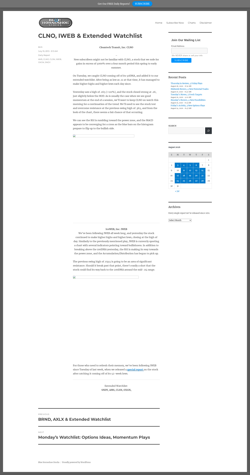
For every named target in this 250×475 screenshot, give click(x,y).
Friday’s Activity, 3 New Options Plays (188, 105)
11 (184, 170)
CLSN (52, 59)
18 (184, 175)
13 (196, 170)
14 (202, 170)
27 (196, 181)
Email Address (177, 46)
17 (178, 175)
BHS (40, 47)
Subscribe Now (175, 22)
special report (135, 369)
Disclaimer (206, 22)
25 (184, 181)
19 (190, 175)
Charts (192, 22)
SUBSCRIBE (142, 3)
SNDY (47, 62)
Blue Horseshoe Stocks (48, 462)
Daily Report (44, 55)
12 (190, 170)
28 (202, 181)
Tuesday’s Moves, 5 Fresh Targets (186, 94)
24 (178, 181)
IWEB (58, 59)
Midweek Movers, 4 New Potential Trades (190, 89)
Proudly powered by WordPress (76, 462)
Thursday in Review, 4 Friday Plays (186, 83)
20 (196, 175)
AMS (40, 59)
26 (190, 181)
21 (202, 175)
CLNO (46, 59)
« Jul (177, 191)
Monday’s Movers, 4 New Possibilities (188, 100)
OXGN (41, 62)
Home (158, 22)
